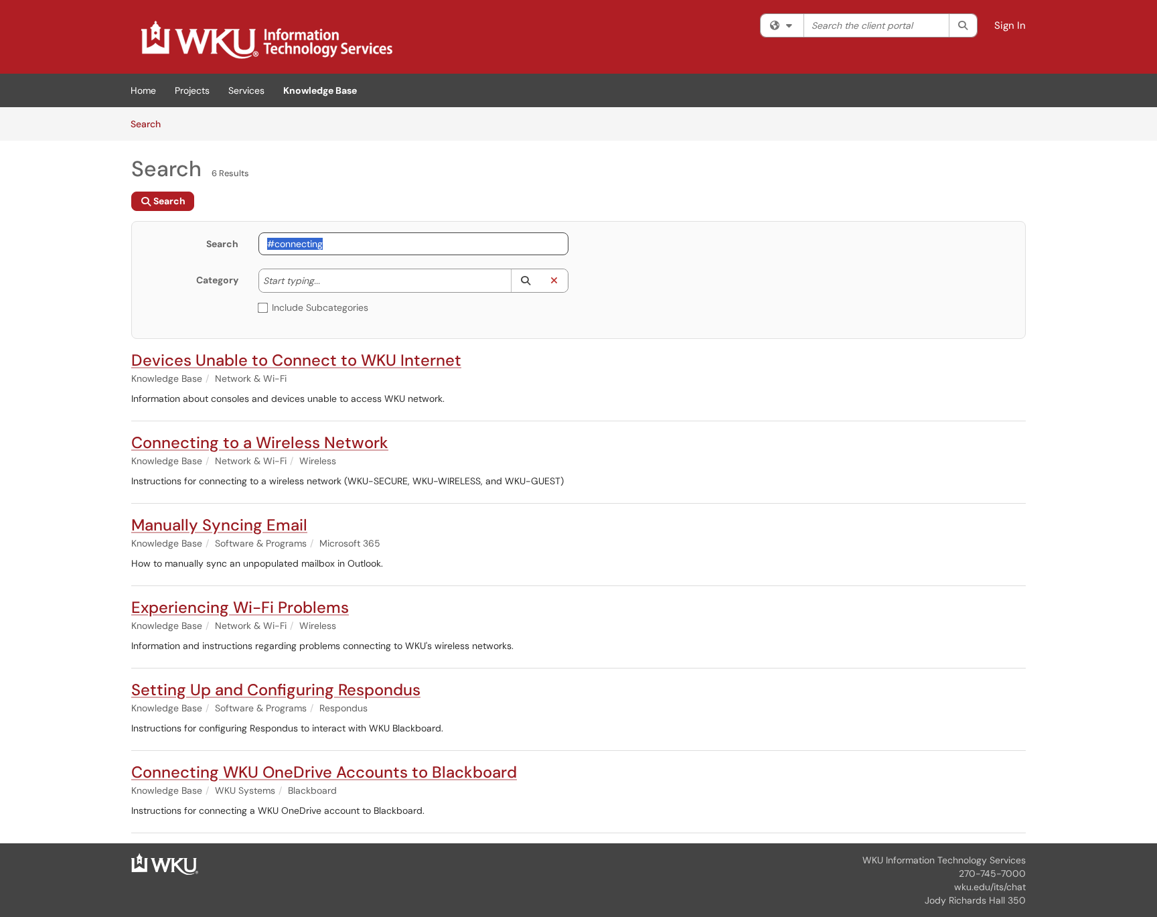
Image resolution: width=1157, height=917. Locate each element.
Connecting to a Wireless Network (259, 442)
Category (217, 280)
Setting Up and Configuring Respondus (275, 689)
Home (143, 90)
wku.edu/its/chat (990, 887)
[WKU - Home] (164, 863)
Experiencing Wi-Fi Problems (240, 607)
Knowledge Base (320, 90)
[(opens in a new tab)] (265, 40)
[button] (525, 280)
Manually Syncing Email (219, 524)
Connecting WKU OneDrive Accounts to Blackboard (324, 772)
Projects (192, 90)
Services (246, 90)
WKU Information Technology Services (944, 860)
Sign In (1010, 25)
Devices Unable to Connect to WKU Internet (296, 360)
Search (150, 123)
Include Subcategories (320, 307)
